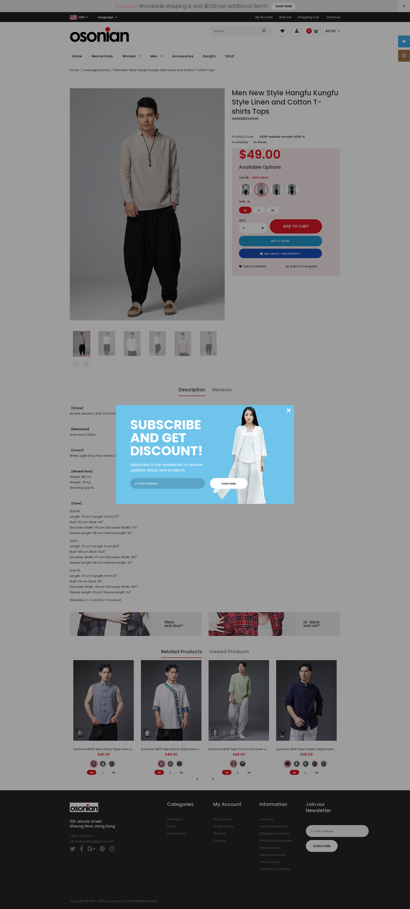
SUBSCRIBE (228, 483)
